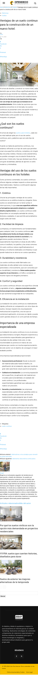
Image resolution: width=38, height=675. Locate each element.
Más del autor (25, 503)
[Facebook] (16, 656)
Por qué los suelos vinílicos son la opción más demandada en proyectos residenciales (19, 528)
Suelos (14, 7)
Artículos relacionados (9, 503)
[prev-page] (1, 587)
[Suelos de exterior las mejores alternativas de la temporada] (19, 567)
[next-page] (4, 587)
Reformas (8, 7)
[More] (19, 60)
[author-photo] (5, 471)
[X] (22, 656)
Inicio (1, 7)
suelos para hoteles (23, 133)
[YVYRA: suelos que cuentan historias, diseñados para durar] (19, 542)
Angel (1, 34)
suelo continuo (7, 426)
